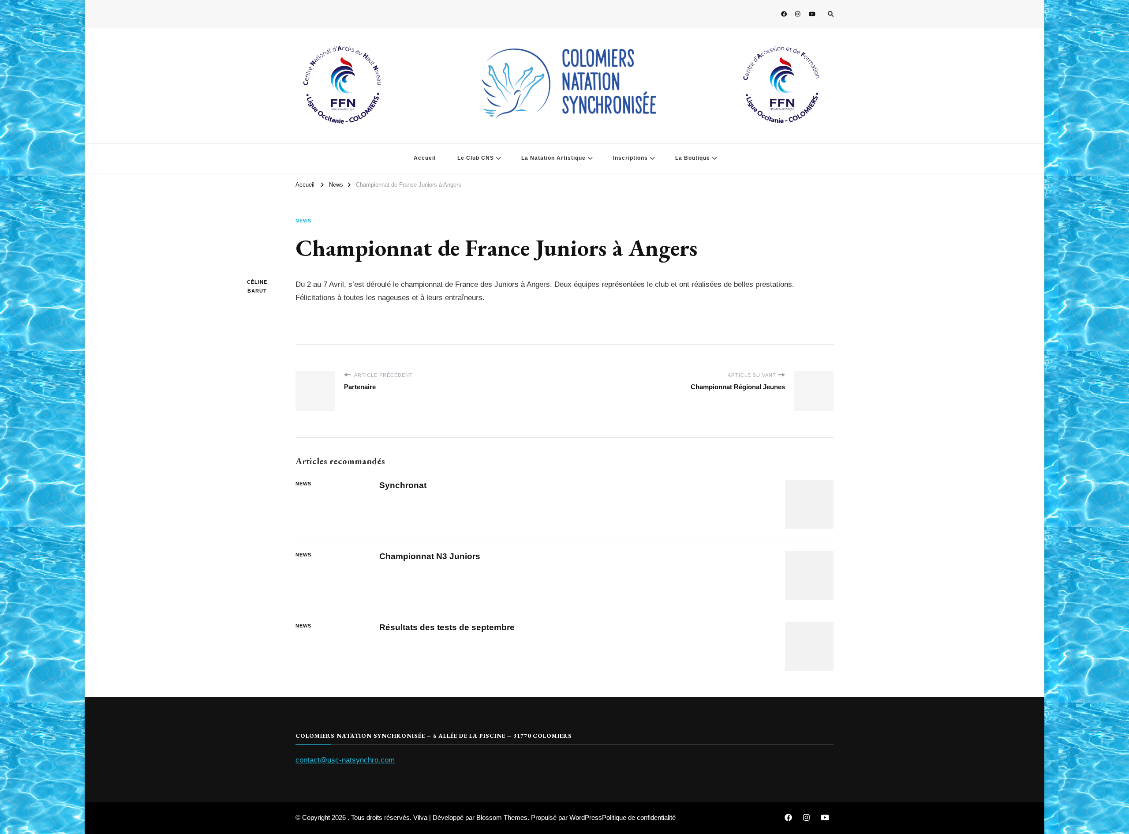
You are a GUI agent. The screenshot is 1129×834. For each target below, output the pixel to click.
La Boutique (692, 158)
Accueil (425, 158)
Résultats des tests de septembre (447, 627)
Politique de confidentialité (639, 817)
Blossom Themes (501, 817)
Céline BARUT (257, 286)
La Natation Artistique (553, 158)
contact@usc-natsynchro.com (345, 760)
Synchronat (402, 485)
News (303, 220)
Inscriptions (630, 158)
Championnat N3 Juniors (429, 556)
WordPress (585, 817)
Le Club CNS (475, 158)
